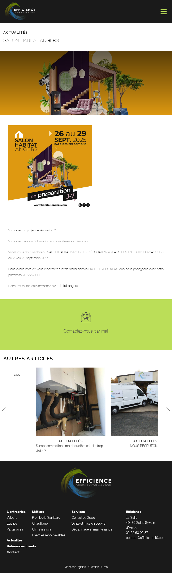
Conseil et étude (83, 518)
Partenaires (15, 530)
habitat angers (67, 286)
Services (78, 512)
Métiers (38, 512)
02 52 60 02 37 (137, 533)
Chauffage (40, 524)
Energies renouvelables (48, 535)
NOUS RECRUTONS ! (123, 446)
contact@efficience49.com (145, 538)
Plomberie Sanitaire (46, 518)
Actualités (15, 540)
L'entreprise (16, 512)
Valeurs (12, 518)
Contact (13, 552)
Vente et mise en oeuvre (88, 524)
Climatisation (41, 530)
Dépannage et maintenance (92, 530)
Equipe (12, 524)
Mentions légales (75, 567)
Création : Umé (98, 567)
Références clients (21, 546)
